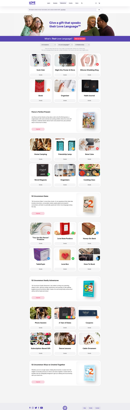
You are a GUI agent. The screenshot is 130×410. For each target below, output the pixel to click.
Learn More (63, 9)
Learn (48, 3)
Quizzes (55, 3)
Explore (38, 129)
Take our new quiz (80, 38)
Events (70, 3)
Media (90, 408)
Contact (97, 408)
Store (76, 3)
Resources (63, 3)
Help (85, 408)
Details (40, 75)
